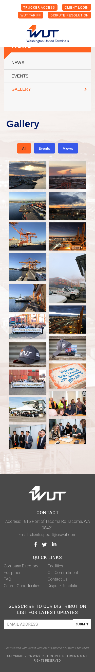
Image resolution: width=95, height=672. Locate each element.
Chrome (56, 648)
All (24, 148)
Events (19, 76)
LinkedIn (54, 544)
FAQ (7, 579)
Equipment (13, 572)
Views (68, 148)
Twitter (44, 544)
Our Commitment (63, 572)
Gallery (21, 89)
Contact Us (57, 579)
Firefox (71, 648)
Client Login (77, 7)
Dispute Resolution (69, 15)
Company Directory (21, 566)
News (17, 62)
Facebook (35, 544)
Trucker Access (39, 7)
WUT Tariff (31, 15)
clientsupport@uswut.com (53, 534)
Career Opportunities (22, 585)
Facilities (55, 566)
